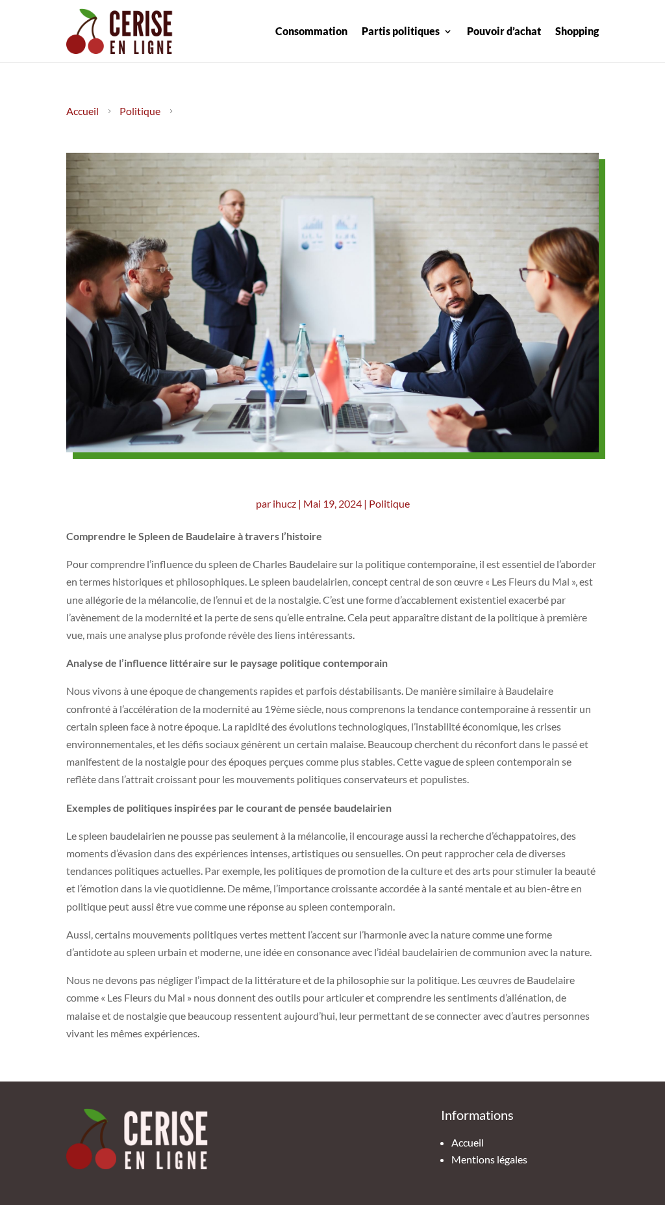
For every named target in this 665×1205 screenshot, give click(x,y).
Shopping (577, 31)
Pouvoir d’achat (504, 31)
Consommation (311, 31)
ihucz (284, 503)
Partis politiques (401, 31)
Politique (139, 111)
